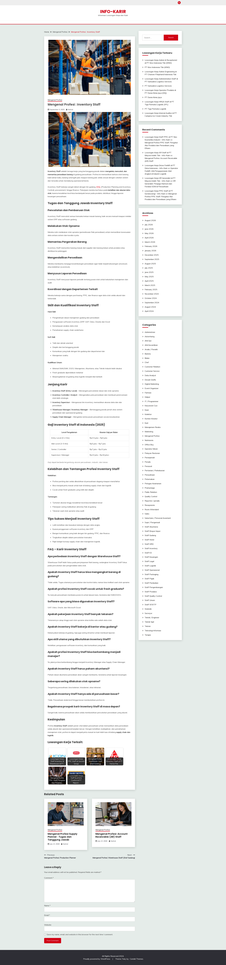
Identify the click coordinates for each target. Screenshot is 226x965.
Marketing (149, 431)
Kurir (146, 423)
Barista (148, 354)
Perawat (148, 466)
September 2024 (152, 302)
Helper (147, 397)
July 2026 (149, 224)
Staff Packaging (151, 574)
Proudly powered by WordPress (97, 959)
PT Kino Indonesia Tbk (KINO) (157, 67)
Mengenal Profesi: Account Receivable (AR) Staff (111, 835)
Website (47, 925)
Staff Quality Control (153, 596)
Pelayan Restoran (152, 453)
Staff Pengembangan (154, 587)
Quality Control (151, 496)
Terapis (148, 635)
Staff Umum (150, 600)
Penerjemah (150, 457)
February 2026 (151, 246)
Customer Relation (152, 367)
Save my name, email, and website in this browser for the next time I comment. (80, 934)
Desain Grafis (150, 380)
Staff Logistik (150, 565)
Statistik (148, 609)
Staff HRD (149, 544)
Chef (147, 362)
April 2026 (149, 237)
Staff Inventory (151, 548)
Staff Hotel (149, 540)
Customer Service (152, 371)
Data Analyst (150, 375)
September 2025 (152, 259)
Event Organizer (151, 388)
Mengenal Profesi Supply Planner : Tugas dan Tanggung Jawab (62, 836)
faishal (70, 109)
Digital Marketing (152, 384)
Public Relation (151, 492)
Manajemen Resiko (153, 427)
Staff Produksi (151, 591)
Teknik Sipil (149, 622)
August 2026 (150, 220)
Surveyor (148, 613)
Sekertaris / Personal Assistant (158, 518)
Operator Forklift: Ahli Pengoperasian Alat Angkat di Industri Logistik (161, 171)
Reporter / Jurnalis (152, 501)
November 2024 (152, 294)
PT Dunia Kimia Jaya (153, 97)
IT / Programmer (151, 401)
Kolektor (148, 414)
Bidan (147, 358)
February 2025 (151, 289)
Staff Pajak (149, 578)
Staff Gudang (150, 535)
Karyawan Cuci (151, 405)
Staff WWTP (150, 604)
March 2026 (150, 242)
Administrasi (150, 332)
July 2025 (149, 268)
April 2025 (149, 281)
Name (47, 905)
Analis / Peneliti (151, 349)
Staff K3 (148, 553)
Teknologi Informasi (153, 630)
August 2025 (150, 263)
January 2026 (150, 250)
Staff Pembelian (151, 583)
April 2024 (149, 311)
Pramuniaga (150, 488)
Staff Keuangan (151, 557)
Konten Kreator (151, 418)
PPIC (98, 187)
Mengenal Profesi (55, 100)
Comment (49, 878)
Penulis (148, 462)
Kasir (147, 410)
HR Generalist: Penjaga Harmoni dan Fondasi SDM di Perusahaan (160, 184)
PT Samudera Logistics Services (158, 86)
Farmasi (148, 392)
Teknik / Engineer (152, 617)
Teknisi (148, 626)
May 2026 (149, 233)
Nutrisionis (149, 440)
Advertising (149, 336)
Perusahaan (150, 475)
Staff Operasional (152, 570)
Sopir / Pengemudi (152, 522)
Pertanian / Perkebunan (155, 470)
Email (47, 915)
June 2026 (149, 229)
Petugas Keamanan (153, 483)
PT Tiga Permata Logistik (155, 109)
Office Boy (149, 444)
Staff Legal (149, 561)
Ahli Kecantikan (151, 345)
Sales (147, 514)
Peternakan (150, 479)
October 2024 (151, 298)
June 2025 (149, 272)
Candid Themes (136, 959)
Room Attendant (152, 509)
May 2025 (149, 276)
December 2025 (152, 255)
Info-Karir (113, 11)
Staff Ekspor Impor (152, 531)
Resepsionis (150, 505)
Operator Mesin (151, 449)
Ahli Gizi (148, 341)
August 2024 (150, 307)
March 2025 (150, 285)
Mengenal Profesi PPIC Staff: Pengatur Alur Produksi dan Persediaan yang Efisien (161, 145)
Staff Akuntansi (151, 527)
